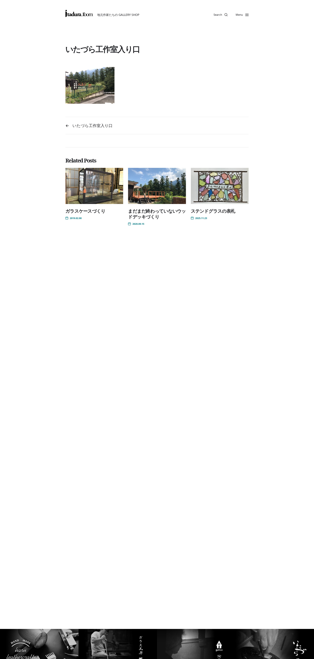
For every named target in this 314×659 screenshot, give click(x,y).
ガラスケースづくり (85, 211)
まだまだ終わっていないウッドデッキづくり (157, 214)
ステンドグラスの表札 (213, 211)
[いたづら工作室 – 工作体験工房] (79, 13)
